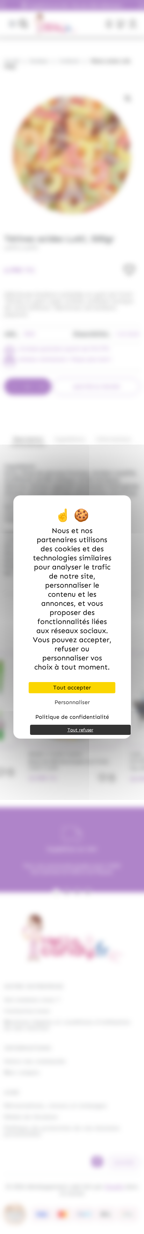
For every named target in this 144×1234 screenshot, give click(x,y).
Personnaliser (72, 702)
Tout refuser (80, 729)
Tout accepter (72, 687)
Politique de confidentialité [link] (72, 717)
